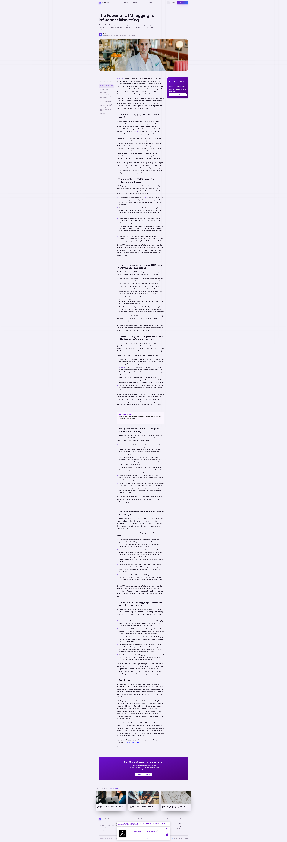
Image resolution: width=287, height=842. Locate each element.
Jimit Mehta (106, 34)
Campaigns (134, 2)
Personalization (140, 820)
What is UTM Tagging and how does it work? (106, 82)
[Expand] (167, 828)
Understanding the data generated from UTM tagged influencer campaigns (106, 96)
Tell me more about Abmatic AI (136, 831)
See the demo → (123, 421)
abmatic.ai (151, 838)
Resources (143, 3)
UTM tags (145, 198)
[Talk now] (164, 835)
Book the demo (178, 95)
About (178, 820)
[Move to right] (165, 828)
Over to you (102, 113)
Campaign (143, 289)
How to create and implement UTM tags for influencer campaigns (105, 91)
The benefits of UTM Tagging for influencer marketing (106, 86)
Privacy (178, 828)
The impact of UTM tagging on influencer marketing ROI (106, 104)
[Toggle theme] (168, 2)
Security (179, 826)
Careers (179, 823)
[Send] (167, 834)
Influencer (120, 79)
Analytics (137, 131)
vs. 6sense (152, 820)
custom (147, 462)
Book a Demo (182, 2)
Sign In (173, 2)
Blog (100, 11)
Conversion (122, 367)
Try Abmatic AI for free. (132, 742)
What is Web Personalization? (151, 831)
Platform (126, 2)
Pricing (150, 2)
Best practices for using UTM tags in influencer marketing (106, 100)
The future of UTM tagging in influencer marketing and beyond (106, 109)
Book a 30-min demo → (143, 774)
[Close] (168, 824)
